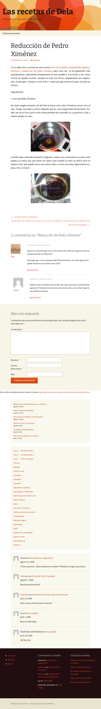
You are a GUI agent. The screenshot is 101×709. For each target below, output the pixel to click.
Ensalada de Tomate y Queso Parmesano (50, 594)
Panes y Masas (19, 500)
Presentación (18, 516)
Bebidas (16, 467)
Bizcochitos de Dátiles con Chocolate (28, 417)
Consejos (17, 475)
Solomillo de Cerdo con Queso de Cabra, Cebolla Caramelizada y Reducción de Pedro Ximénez (50, 222)
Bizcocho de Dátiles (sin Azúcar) (25, 436)
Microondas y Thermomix (23, 491)
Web (13, 374)
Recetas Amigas (19, 520)
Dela (17, 290)
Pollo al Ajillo (32, 613)
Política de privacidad (11, 33)
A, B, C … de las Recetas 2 (23, 455)
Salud (15, 528)
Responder (34, 270)
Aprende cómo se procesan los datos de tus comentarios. (64, 392)
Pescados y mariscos (21, 508)
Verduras (17, 545)
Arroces (16, 463)
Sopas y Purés (19, 536)
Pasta (15, 504)
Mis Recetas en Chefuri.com (24, 496)
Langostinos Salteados (24, 216)
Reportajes (17, 524)
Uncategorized (19, 541)
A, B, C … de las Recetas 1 (23, 450)
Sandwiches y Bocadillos (23, 532)
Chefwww (24, 576)
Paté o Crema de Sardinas (23, 410)
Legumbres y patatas (21, 487)
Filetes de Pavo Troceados (23, 423)
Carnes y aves (18, 471)
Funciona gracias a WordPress (42, 703)
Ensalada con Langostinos (23, 429)
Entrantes (36, 60)
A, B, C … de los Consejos (23, 459)
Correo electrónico (16, 367)
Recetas (11, 660)
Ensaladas (17, 479)
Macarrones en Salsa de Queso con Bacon (29, 404)
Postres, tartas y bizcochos (24, 512)
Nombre (15, 360)
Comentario (17, 329)
